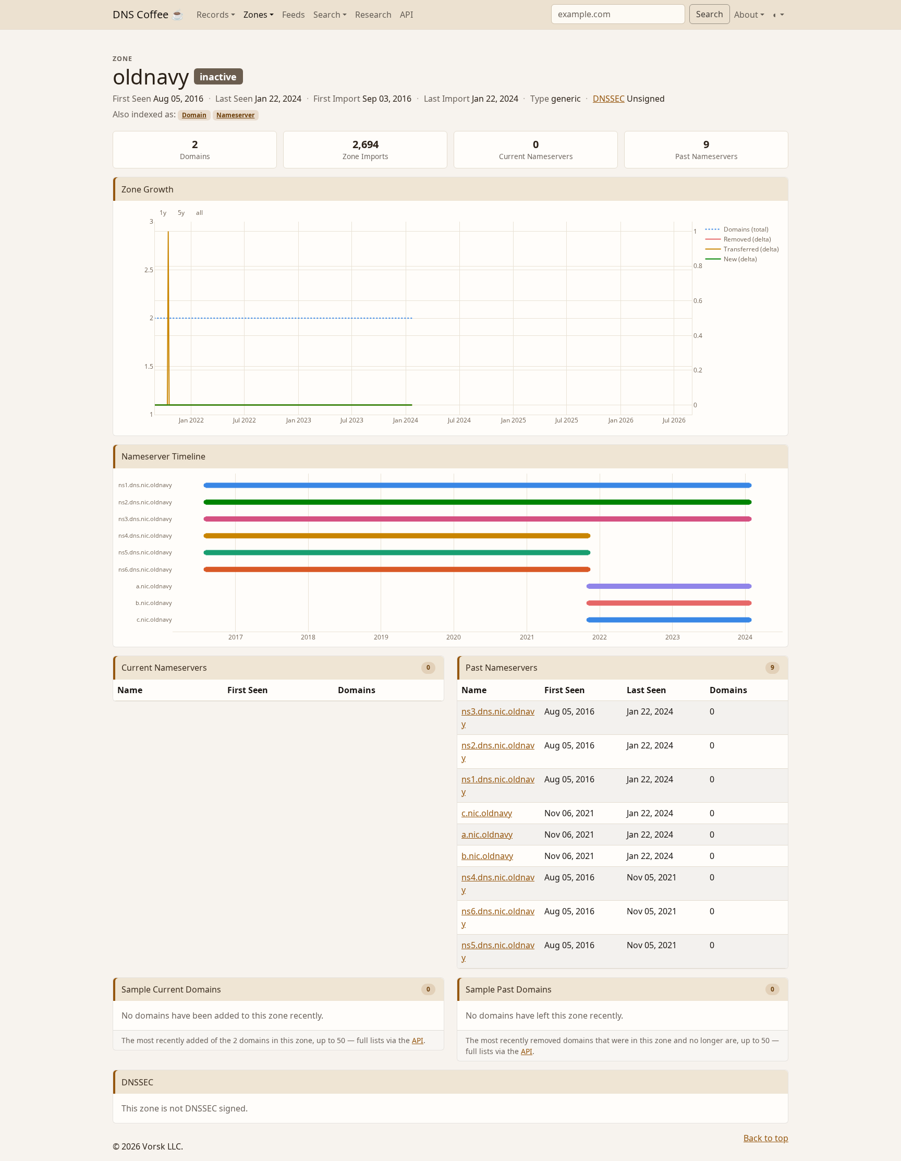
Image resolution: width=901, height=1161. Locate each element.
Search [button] (326, 14)
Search (709, 14)
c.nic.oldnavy (486, 813)
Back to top (766, 1138)
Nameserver (235, 115)
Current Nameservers (164, 667)
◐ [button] (775, 14)
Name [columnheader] (129, 690)
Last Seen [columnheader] (646, 690)
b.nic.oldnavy (487, 856)
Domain (194, 115)
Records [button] (213, 14)
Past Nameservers (502, 667)
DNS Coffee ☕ (148, 14)
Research (373, 14)
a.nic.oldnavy (487, 834)
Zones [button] (255, 14)
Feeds (293, 14)
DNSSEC (609, 98)
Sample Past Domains (509, 989)
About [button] (746, 14)
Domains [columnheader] (356, 690)
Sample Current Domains (171, 989)
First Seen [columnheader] (247, 690)
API (406, 14)
